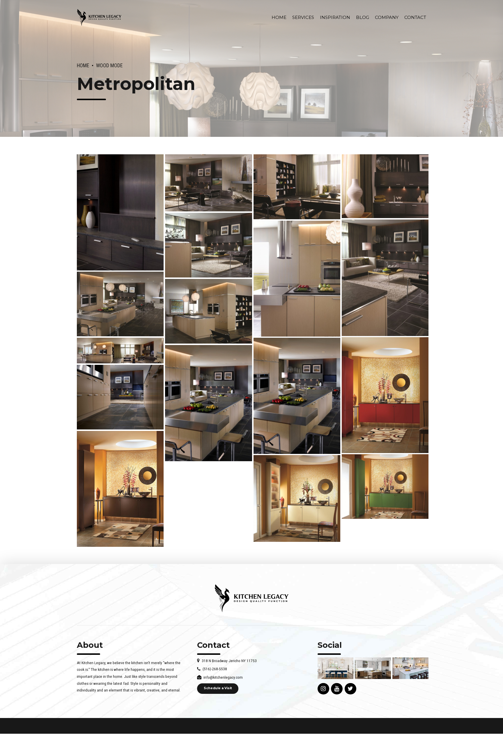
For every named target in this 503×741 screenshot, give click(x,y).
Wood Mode (109, 65)
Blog (362, 17)
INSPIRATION (335, 17)
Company (386, 17)
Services (303, 17)
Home (279, 17)
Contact (415, 17)
